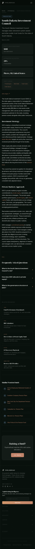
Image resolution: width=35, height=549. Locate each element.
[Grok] (12, 486)
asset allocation (6, 139)
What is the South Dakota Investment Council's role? (15, 270)
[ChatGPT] (5, 486)
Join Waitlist (17, 455)
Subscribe (17, 502)
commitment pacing (17, 225)
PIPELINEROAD (10, 2)
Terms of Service (17, 544)
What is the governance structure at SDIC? (15, 286)
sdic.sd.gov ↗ (6, 93)
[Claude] (7, 486)
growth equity (20, 198)
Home (3, 10)
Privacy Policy (7, 544)
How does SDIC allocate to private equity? (14, 278)
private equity (16, 193)
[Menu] (31, 2)
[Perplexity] (3, 486)
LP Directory (11, 10)
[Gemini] (10, 486)
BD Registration (27, 544)
